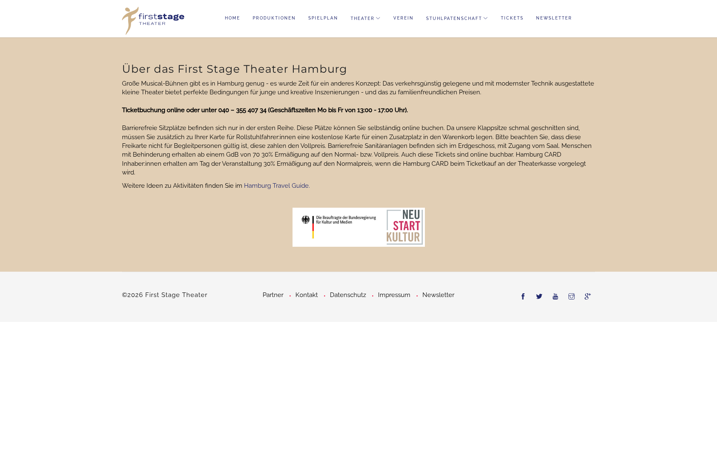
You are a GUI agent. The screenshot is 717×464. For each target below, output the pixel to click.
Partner (273, 295)
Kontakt (306, 295)
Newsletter (554, 18)
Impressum (394, 295)
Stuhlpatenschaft (454, 18)
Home (232, 18)
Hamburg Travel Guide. (277, 185)
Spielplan (323, 18)
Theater (363, 18)
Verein (403, 18)
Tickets (512, 18)
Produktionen (274, 18)
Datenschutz (348, 295)
